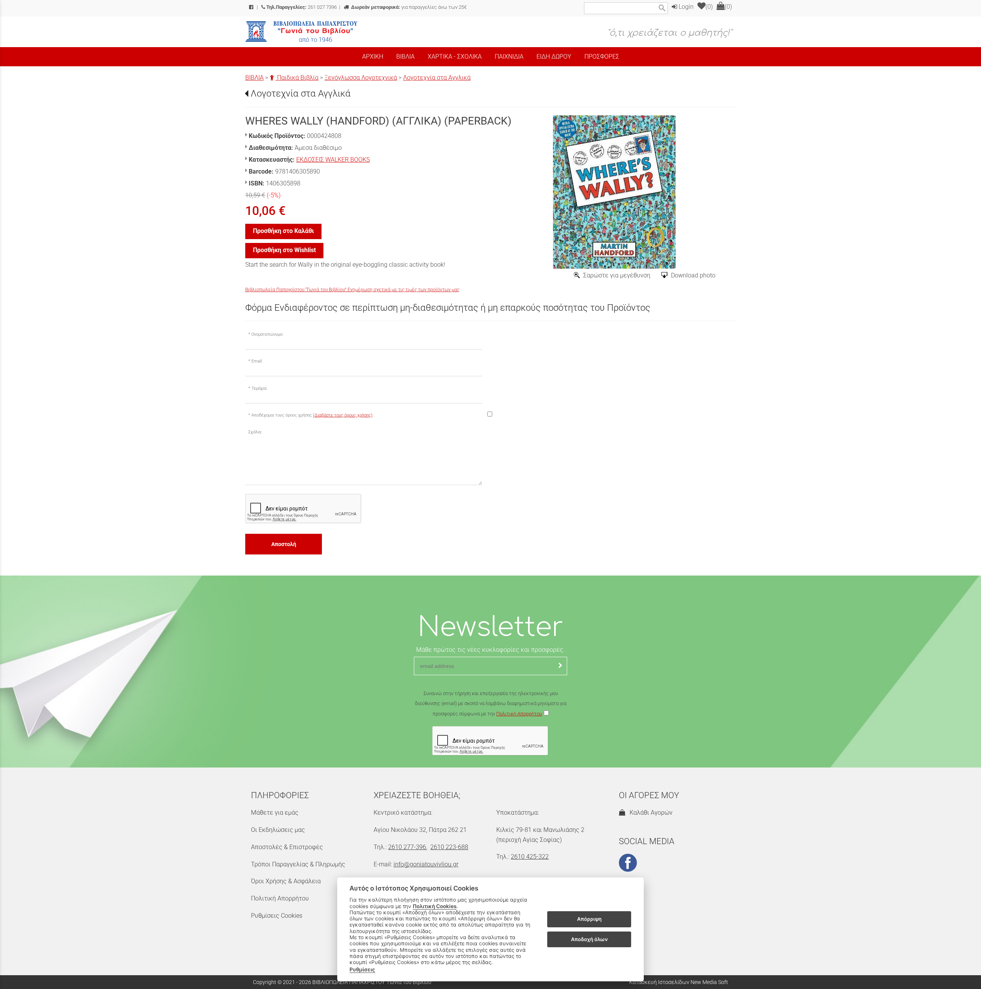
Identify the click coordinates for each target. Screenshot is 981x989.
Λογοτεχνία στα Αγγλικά (437, 77)
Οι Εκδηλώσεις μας (278, 829)
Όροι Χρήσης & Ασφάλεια (286, 881)
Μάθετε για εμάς (275, 812)
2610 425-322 (530, 856)
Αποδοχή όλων (589, 939)
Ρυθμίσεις (362, 969)
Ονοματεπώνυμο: (267, 334)
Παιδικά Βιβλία (297, 77)
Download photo (693, 275)
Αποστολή (283, 544)
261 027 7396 (301, 7)
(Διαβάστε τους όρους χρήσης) (342, 415)
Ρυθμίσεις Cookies (276, 915)
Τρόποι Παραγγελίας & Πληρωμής (298, 864)
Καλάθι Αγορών (650, 812)
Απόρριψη (589, 919)
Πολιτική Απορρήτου (519, 714)
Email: (256, 361)
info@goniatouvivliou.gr (426, 864)
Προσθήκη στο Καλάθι (283, 231)
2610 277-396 (407, 847)
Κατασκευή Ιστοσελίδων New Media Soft (678, 982)
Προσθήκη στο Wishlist (284, 250)
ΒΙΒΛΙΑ (254, 77)
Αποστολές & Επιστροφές (287, 847)
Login (685, 6)
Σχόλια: (255, 432)
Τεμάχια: (259, 388)
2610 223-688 (449, 847)
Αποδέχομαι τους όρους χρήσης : (312, 415)
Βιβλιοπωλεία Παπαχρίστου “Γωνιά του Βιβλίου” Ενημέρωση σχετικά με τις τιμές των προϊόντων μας (352, 289)
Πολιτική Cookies (434, 906)
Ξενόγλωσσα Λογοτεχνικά (361, 77)
